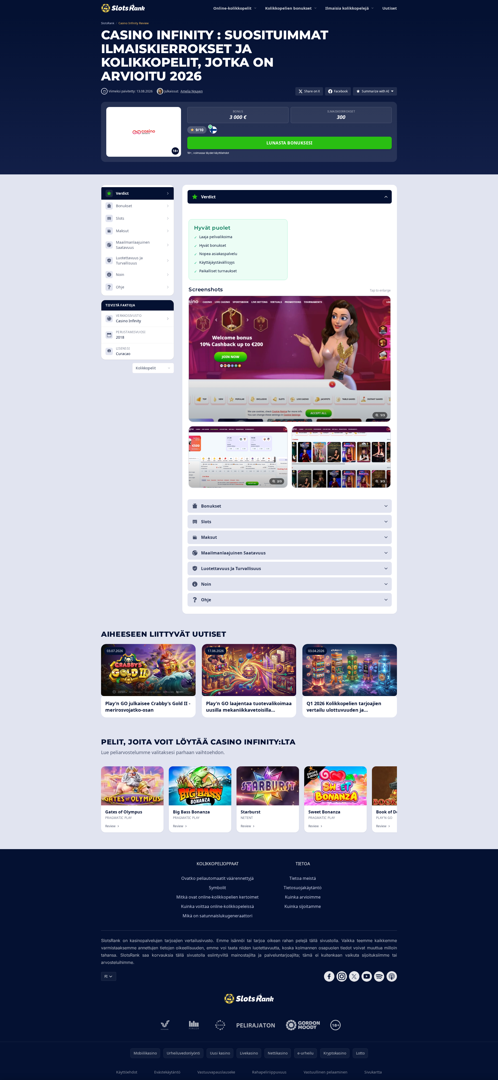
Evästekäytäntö (167, 1072)
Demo (154, 772)
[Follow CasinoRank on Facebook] (329, 976)
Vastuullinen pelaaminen (325, 1072)
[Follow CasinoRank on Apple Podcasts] (392, 976)
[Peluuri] (220, 1025)
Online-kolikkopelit (232, 8)
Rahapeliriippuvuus (269, 1072)
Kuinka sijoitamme (302, 906)
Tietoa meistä (302, 878)
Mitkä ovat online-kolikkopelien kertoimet (217, 897)
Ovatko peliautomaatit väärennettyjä (217, 878)
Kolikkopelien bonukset (288, 8)
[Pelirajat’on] (255, 1025)
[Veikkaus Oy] (165, 1025)
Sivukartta (373, 1072)
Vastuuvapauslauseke (216, 1072)
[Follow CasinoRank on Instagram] (342, 976)
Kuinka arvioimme (303, 897)
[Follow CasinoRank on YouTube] (367, 976)
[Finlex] (194, 1025)
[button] (290, 197)
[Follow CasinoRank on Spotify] (379, 976)
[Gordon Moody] (303, 1025)
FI (106, 976)
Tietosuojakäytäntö (303, 887)
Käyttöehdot (126, 1072)
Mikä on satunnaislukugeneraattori (217, 916)
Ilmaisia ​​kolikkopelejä (347, 8)
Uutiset (389, 8)
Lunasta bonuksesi (289, 143)
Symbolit (217, 887)
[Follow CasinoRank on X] (354, 976)
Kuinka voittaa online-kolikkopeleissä (217, 906)
